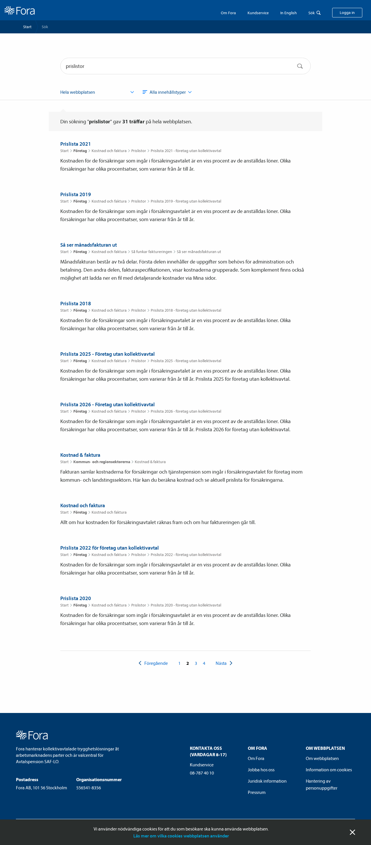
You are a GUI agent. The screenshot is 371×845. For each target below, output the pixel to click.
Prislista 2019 (75, 194)
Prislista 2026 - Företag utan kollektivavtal (107, 404)
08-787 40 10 (202, 773)
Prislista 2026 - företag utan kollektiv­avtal (186, 411)
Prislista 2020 (75, 598)
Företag (80, 150)
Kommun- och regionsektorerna (101, 461)
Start (27, 26)
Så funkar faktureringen (151, 251)
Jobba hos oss (261, 769)
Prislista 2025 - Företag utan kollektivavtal (107, 354)
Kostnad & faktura (80, 455)
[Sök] (300, 66)
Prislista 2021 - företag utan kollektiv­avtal (186, 150)
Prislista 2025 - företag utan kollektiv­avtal (186, 360)
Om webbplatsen (322, 758)
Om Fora (228, 12)
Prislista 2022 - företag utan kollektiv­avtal (186, 554)
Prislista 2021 (75, 143)
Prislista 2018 (75, 303)
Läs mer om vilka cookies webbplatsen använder (181, 836)
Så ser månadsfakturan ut (88, 244)
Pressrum (256, 792)
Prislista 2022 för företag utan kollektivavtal (109, 547)
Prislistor (138, 150)
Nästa (221, 663)
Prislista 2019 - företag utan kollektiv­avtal (186, 201)
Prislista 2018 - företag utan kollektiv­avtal (186, 310)
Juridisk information (267, 781)
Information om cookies (329, 769)
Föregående (156, 663)
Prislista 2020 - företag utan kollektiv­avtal (186, 605)
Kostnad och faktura (109, 150)
